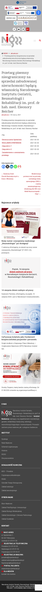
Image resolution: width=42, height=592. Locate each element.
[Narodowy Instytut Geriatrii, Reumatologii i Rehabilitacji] (12, 41)
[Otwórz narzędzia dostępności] (38, 12)
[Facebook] (3, 166)
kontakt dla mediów (8, 574)
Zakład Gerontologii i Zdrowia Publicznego (17, 515)
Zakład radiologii (7, 487)
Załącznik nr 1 (7, 146)
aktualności (14, 53)
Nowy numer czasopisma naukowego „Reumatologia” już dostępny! (18, 242)
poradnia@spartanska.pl (10, 557)
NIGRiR (5, 53)
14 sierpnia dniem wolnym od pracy (17, 290)
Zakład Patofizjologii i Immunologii (14, 507)
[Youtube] (18, 29)
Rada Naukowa (7, 443)
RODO (4, 454)
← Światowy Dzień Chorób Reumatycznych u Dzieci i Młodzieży (10, 176)
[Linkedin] (11, 166)
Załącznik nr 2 (7, 149)
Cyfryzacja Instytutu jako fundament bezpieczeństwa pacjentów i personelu (19, 338)
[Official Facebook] (14, 29)
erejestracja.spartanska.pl (11, 569)
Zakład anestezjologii (9, 490)
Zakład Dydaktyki (8, 519)
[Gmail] (19, 166)
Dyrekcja (5, 439)
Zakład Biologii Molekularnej (12, 511)
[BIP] (27, 29)
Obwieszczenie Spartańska (12, 140)
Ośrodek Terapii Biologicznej (12, 483)
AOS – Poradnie (7, 471)
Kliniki (4, 479)
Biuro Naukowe (7, 504)
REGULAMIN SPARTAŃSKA (11, 143)
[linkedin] (23, 29)
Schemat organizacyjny (10, 447)
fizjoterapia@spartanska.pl (11, 563)
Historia (4, 451)
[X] (7, 166)
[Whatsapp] (15, 166)
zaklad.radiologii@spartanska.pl (13, 560)
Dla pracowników (8, 458)
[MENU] (35, 40)
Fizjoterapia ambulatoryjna (11, 475)
